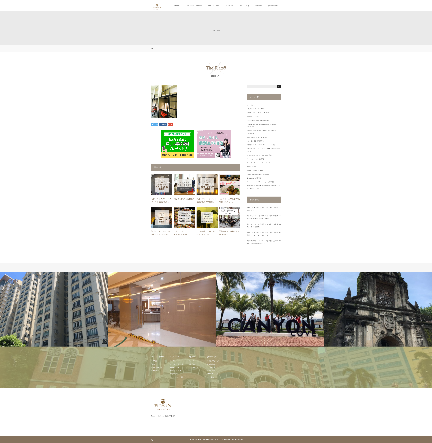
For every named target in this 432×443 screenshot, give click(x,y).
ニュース (191, 361)
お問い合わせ (273, 6)
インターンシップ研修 (176, 377)
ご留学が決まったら (213, 361)
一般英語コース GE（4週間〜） (257, 109)
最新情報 (258, 6)
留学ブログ (192, 364)
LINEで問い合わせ (212, 374)
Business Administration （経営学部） (258, 174)
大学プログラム (174, 367)
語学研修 (172, 361)
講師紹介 (154, 364)
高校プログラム (251, 166)
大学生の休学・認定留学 (184, 199)
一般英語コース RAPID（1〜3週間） (258, 112)
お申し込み (210, 377)
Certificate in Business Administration (258, 120)
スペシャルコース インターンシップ (258, 163)
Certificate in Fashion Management (257, 137)
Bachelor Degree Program (255, 170)
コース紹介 (250, 105)
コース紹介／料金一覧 (194, 6)
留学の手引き (244, 6)
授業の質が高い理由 (157, 367)
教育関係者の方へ (212, 364)
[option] (54, 309)
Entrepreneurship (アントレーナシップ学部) (260, 182)
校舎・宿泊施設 (213, 6)
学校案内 (177, 6)
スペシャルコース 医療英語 (255, 159)
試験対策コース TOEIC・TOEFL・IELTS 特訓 (261, 145)
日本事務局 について (157, 370)
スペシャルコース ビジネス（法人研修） (260, 155)
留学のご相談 (211, 370)
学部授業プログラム (253, 116)
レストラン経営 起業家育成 (255, 141)
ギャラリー (229, 6)
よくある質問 (211, 367)
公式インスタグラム (195, 367)
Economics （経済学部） (254, 178)
